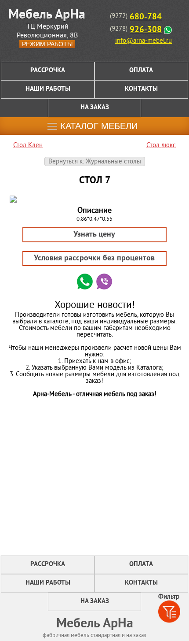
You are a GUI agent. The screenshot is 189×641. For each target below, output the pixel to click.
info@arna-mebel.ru (143, 41)
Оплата (141, 71)
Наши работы (47, 89)
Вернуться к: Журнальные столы (94, 162)
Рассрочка (47, 71)
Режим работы (47, 44)
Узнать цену (94, 235)
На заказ (94, 108)
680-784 (146, 17)
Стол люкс (161, 145)
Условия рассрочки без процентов (94, 258)
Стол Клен (28, 145)
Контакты (141, 89)
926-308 (146, 30)
